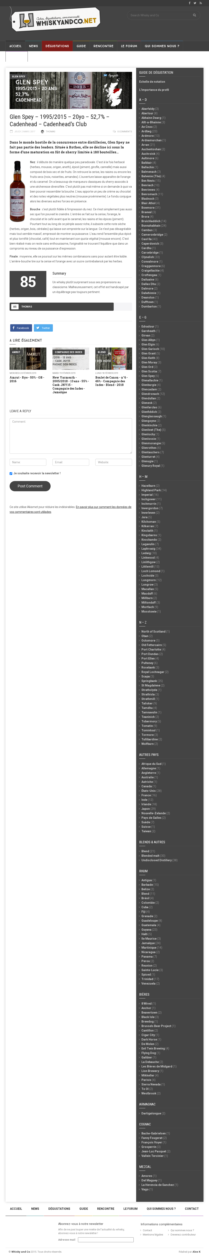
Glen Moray (149, 362)
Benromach (149, 194)
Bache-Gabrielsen (153, 1133)
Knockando (149, 539)
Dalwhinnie (148, 293)
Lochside (147, 575)
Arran (145, 144)
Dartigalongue (151, 1113)
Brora (145, 216)
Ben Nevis (148, 180)
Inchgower (148, 499)
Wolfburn (147, 743)
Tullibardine (149, 739)
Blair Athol (148, 203)
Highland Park (151, 490)
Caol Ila (146, 239)
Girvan (145, 335)
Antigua (146, 880)
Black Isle (148, 1017)
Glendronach (150, 393)
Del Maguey (149, 1180)
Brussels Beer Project (156, 1026)
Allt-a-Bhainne (151, 122)
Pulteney (147, 663)
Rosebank (148, 667)
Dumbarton (149, 306)
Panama (147, 956)
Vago (145, 1189)
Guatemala (148, 925)
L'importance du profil (154, 89)
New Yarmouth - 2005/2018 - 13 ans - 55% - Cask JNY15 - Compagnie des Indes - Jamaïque (70, 384)
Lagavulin (148, 544)
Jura (144, 517)
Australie (147, 777)
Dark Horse (149, 1039)
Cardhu (146, 248)
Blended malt (150, 855)
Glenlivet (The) (151, 429)
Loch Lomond (150, 571)
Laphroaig (148, 548)
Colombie (148, 902)
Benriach (147, 185)
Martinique (148, 947)
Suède (145, 822)
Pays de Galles (151, 817)
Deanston (148, 297)
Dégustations (57, 46)
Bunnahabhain (150, 225)
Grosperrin (148, 1147)
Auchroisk (148, 153)
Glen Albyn (148, 340)
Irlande (146, 804)
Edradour (147, 326)
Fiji (143, 911)
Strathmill (148, 699)
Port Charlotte (151, 649)
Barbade (147, 884)
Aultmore (147, 158)
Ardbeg (146, 131)
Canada (146, 786)
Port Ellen (148, 658)
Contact (16, 57)
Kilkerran (147, 526)
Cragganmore (151, 266)
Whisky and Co (20, 1251)
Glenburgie (148, 385)
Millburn (147, 598)
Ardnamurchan (151, 140)
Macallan (147, 589)
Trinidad (147, 979)
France (146, 795)
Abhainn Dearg (151, 117)
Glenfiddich (149, 411)
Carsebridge (150, 252)
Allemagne (148, 768)
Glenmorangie (151, 443)
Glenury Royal (150, 465)
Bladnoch (147, 198)
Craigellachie (150, 270)
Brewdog (147, 1021)
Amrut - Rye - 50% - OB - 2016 (27, 379)
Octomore (148, 640)
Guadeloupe (149, 920)
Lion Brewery (150, 1071)
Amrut (16, 352)
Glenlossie (148, 438)
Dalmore (147, 288)
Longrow (147, 584)
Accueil (15, 46)
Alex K (196, 1251)
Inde (144, 799)
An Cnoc (147, 126)
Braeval (146, 212)
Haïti (144, 934)
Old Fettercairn (151, 645)
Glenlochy (148, 434)
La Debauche (150, 1062)
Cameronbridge (152, 234)
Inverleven (148, 512)
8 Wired (146, 1003)
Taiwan (146, 831)
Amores (146, 1176)
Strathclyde (149, 690)
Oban (144, 636)
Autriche (147, 781)
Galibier (146, 1057)
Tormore (147, 734)
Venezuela (148, 983)
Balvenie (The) (151, 176)
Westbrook (148, 1093)
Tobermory (149, 721)
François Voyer (151, 1142)
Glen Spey (18, 76)
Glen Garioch (150, 349)
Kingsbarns (149, 535)
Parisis (146, 1080)
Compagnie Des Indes (68, 352)
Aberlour (147, 113)
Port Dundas (150, 654)
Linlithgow (148, 562)
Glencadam (149, 389)
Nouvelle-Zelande (153, 813)
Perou (145, 961)
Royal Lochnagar (152, 672)
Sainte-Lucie (150, 970)
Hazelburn (148, 485)
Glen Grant (148, 353)
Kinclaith (147, 530)
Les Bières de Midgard (156, 1066)
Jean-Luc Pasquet (153, 1151)
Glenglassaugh (151, 416)
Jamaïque (148, 943)
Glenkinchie (149, 425)
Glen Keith (148, 358)
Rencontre (103, 46)
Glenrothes (149, 447)
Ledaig (146, 553)
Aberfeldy (148, 108)
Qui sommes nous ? (162, 46)
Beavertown (149, 1012)
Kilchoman (148, 521)
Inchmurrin (148, 503)
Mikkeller (147, 1075)
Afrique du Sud (151, 763)
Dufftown (147, 302)
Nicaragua (148, 952)
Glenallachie (149, 380)
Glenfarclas (149, 407)
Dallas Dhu (148, 284)
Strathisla (148, 694)
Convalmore (149, 261)
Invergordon (149, 508)
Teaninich (148, 717)
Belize (145, 889)
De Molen (147, 1044)
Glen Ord (147, 367)
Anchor (146, 1008)
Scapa (145, 676)
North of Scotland (153, 631)
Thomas (50, 131)
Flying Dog (148, 1053)
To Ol (145, 1089)
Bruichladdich (150, 221)
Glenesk (146, 402)
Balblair (146, 162)
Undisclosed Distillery (156, 860)
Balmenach (149, 171)
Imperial (147, 494)
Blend (102, 352)
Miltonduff (148, 602)
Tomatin (147, 725)
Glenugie (147, 461)
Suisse (146, 826)
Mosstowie (149, 611)
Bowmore (148, 207)
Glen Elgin (148, 344)
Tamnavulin (149, 712)
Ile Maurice (149, 938)
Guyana (146, 929)
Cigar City (148, 1035)
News (33, 46)
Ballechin (147, 167)
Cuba (144, 907)
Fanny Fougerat (151, 1138)
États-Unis (148, 790)
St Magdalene (150, 685)
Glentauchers (150, 452)
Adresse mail (66, 1239)
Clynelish (147, 257)
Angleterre (148, 772)
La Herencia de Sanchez (157, 1184)
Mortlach (147, 607)
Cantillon (147, 1030)
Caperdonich (150, 243)
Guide (81, 46)
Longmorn (148, 580)
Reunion (146, 965)
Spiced (146, 974)
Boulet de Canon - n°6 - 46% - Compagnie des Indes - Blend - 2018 (111, 381)
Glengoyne (148, 420)
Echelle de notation (152, 81)
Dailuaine (147, 279)
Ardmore (147, 135)
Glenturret (148, 456)
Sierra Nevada (151, 1084)
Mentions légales (153, 1234)
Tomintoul (148, 730)
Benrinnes (148, 189)
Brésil (145, 898)
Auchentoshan (151, 149)
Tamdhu (147, 708)
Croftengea (149, 275)
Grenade (147, 916)
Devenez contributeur (183, 1234)
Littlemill (147, 566)
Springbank (149, 681)
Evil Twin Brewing (153, 1048)
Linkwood (148, 557)
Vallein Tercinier (152, 1156)
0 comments (124, 131)
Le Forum (129, 46)
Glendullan (148, 398)
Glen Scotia (149, 371)
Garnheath (148, 331)
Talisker (147, 703)
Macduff (147, 593)
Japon (145, 808)
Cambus (147, 230)
